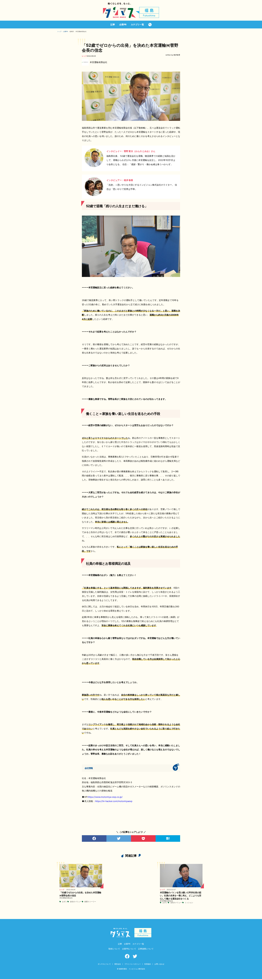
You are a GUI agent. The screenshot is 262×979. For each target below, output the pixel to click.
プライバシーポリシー (132, 964)
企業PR (122, 24)
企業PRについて (129, 949)
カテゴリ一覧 (137, 24)
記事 (113, 24)
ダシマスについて (104, 964)
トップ (59, 31)
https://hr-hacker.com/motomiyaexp (113, 801)
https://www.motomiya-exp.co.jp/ (105, 797)
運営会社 (117, 964)
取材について (114, 949)
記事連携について (146, 949)
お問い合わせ (159, 964)
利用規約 (147, 964)
